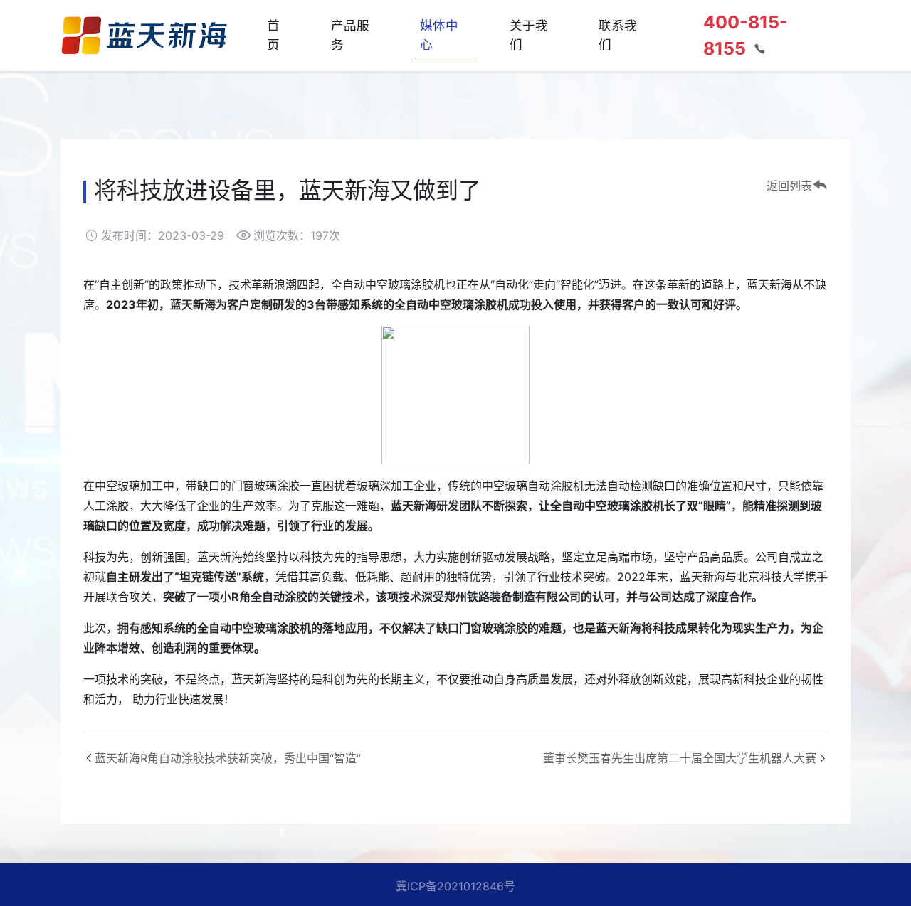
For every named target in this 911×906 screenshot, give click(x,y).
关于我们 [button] (529, 34)
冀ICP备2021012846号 (455, 886)
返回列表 (789, 185)
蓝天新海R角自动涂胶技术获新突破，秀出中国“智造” (228, 758)
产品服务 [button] (350, 34)
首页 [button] (273, 34)
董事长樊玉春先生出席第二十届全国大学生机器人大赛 (679, 758)
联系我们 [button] (618, 34)
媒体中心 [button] (439, 34)
